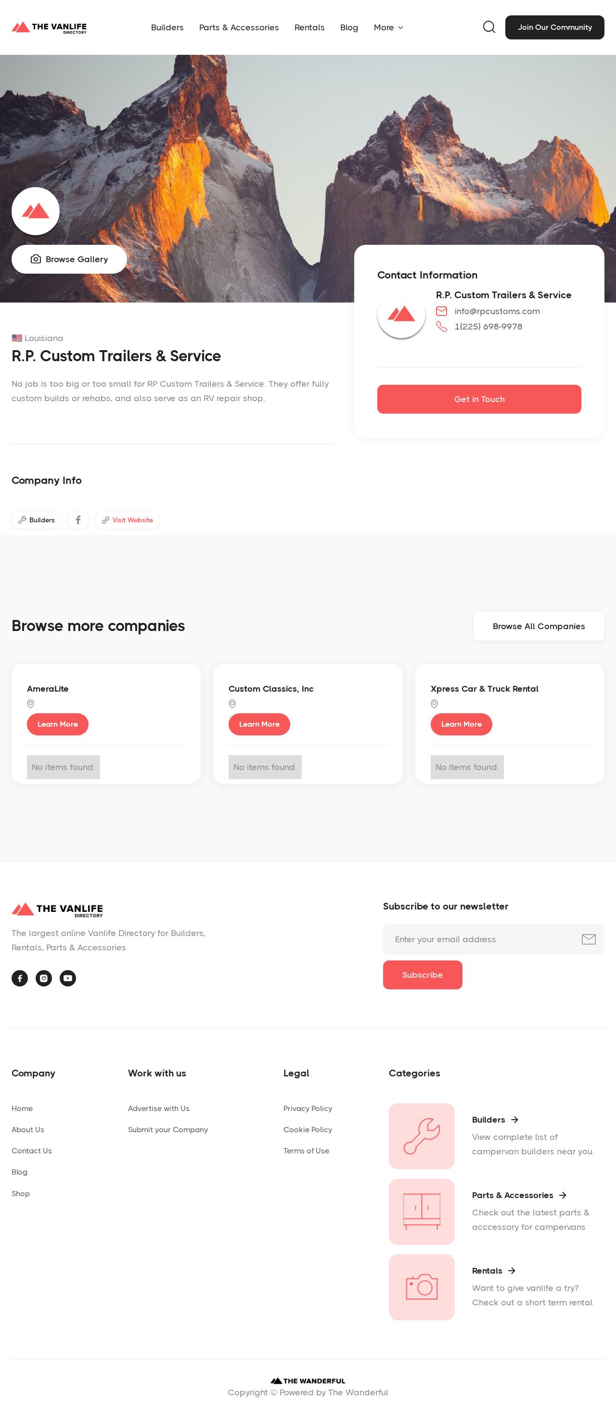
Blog (349, 27)
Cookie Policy (307, 1129)
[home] (49, 27)
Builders (167, 27)
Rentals (310, 27)
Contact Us (32, 1150)
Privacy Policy (307, 1108)
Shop (21, 1193)
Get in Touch (479, 399)
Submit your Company (168, 1129)
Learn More (58, 724)
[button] (388, 27)
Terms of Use (306, 1150)
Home (22, 1108)
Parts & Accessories (239, 27)
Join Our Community (555, 27)
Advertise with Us (159, 1108)
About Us (28, 1129)
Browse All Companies (539, 626)
